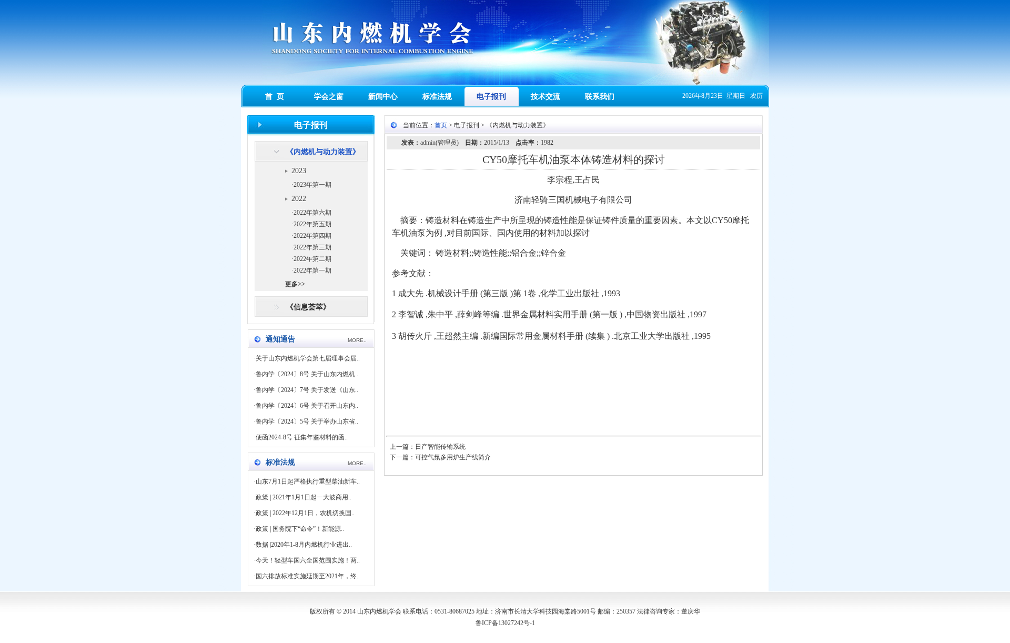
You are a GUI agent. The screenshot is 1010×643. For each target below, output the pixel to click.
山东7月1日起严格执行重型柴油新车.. (308, 481)
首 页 (274, 97)
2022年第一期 (312, 270)
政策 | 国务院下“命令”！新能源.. (300, 529)
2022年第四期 (312, 235)
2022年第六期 (312, 212)
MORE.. (357, 340)
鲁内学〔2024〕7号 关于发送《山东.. (307, 390)
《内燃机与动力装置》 (323, 152)
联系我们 (599, 97)
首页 (441, 125)
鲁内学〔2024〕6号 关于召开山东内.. (307, 405)
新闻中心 (383, 97)
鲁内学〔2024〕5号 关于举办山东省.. (307, 421)
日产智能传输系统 (440, 446)
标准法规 (437, 97)
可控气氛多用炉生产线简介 (453, 457)
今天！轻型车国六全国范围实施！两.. (308, 560)
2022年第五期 (312, 224)
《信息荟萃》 (308, 307)
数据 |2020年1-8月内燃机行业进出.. (304, 544)
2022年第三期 (312, 247)
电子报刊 (491, 97)
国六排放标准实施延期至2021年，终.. (308, 576)
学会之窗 (329, 97)
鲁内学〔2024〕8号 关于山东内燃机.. (307, 374)
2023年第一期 (312, 184)
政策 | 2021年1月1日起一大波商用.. (303, 497)
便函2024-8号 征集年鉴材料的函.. (302, 437)
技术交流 (545, 97)
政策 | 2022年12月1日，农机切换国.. (305, 513)
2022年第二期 (312, 259)
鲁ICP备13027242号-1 (505, 623)
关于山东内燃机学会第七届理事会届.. (308, 358)
